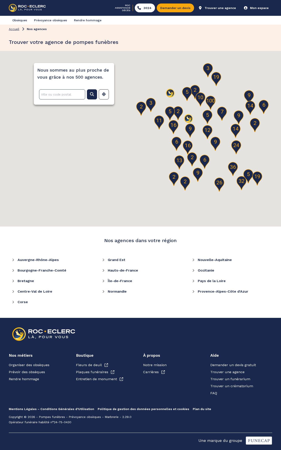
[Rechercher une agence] (92, 94)
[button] (236, 147)
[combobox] (61, 94)
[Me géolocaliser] (104, 94)
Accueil (14, 29)
